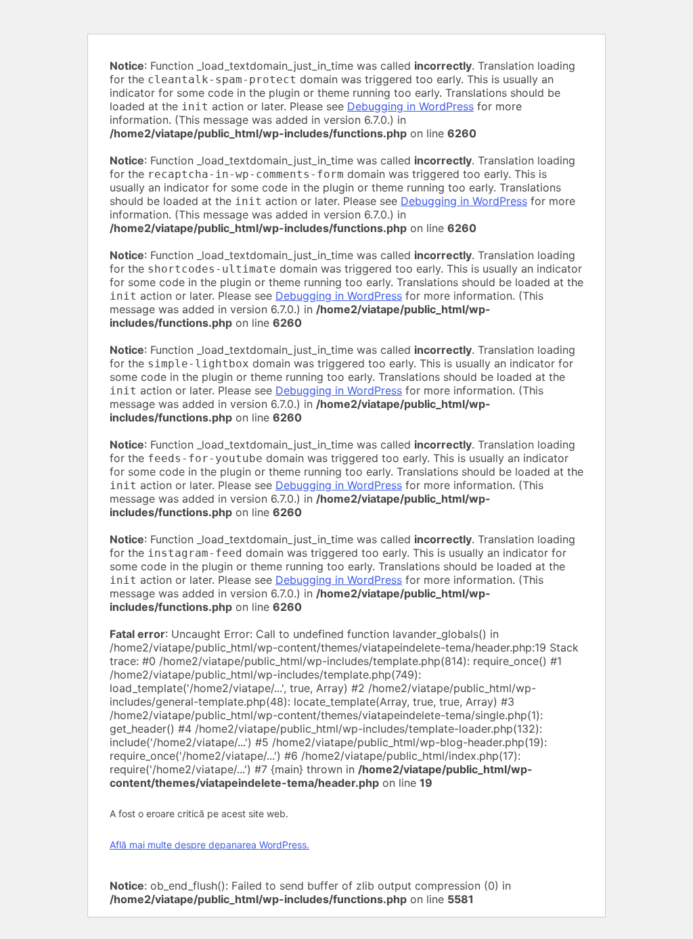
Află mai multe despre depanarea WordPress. (209, 844)
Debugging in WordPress (410, 106)
